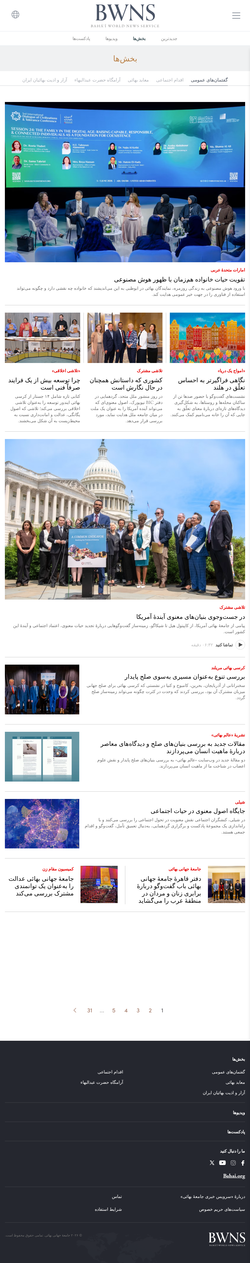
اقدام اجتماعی (170, 80)
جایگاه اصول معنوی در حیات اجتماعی (198, 811)
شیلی (240, 802)
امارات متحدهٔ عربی (228, 270)
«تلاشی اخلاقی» (66, 370)
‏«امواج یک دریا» (231, 370)
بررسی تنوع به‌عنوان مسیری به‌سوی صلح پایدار (185, 676)
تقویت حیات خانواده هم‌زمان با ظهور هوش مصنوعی (179, 279)
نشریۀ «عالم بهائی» (228, 734)
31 (89, 1010)
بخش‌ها (139, 38)
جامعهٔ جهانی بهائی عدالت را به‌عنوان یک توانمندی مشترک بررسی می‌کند (41, 886)
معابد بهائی (138, 80)
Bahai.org (234, 1176)
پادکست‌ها (81, 38)
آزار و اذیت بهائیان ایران (44, 80)
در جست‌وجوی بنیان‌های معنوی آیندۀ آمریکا (190, 616)
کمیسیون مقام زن (58, 869)
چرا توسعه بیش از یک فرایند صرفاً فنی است (44, 383)
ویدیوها (111, 38)
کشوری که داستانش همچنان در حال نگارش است (126, 383)
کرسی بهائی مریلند (228, 667)
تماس (117, 1196)
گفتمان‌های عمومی (209, 79)
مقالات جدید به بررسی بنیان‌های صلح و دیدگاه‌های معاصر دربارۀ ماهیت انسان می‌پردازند (173, 747)
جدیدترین (169, 38)
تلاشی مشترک (149, 370)
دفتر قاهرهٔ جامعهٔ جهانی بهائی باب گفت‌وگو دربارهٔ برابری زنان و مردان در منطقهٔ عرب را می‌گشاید (169, 889)
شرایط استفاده (108, 1209)
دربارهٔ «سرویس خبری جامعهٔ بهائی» (212, 1196)
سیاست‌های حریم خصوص (222, 1209)
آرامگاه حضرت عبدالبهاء (97, 80)
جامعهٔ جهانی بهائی (185, 869)
